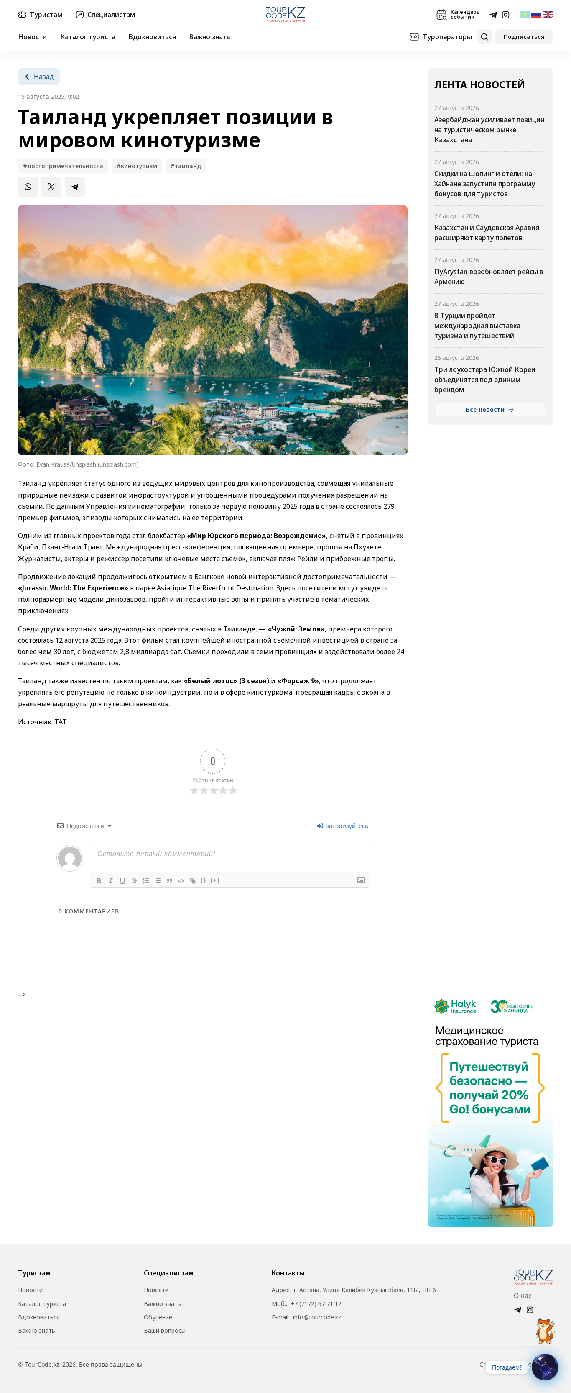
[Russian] (536, 14)
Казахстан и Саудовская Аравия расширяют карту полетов (486, 232)
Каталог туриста (87, 37)
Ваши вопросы (165, 1330)
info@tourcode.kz (317, 1317)
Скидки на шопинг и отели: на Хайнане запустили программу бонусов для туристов (484, 183)
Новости (32, 37)
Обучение (158, 1317)
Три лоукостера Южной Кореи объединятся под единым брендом (484, 379)
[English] (548, 14)
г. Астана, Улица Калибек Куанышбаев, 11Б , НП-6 (365, 1290)
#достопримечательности (63, 166)
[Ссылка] (193, 881)
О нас (523, 1295)
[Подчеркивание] (122, 881)
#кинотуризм (137, 166)
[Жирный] (99, 881)
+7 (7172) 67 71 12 (316, 1304)
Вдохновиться (152, 37)
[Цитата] (169, 881)
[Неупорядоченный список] (157, 881)
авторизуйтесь (346, 826)
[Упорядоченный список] (146, 881)
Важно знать (209, 37)
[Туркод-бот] (545, 1326)
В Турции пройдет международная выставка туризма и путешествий (477, 325)
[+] (215, 880)
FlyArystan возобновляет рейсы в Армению (488, 276)
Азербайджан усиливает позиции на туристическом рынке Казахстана (489, 129)
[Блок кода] (181, 881)
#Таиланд (186, 166)
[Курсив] (111, 881)
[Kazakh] (525, 14)
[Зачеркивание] (134, 881)
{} (203, 880)
